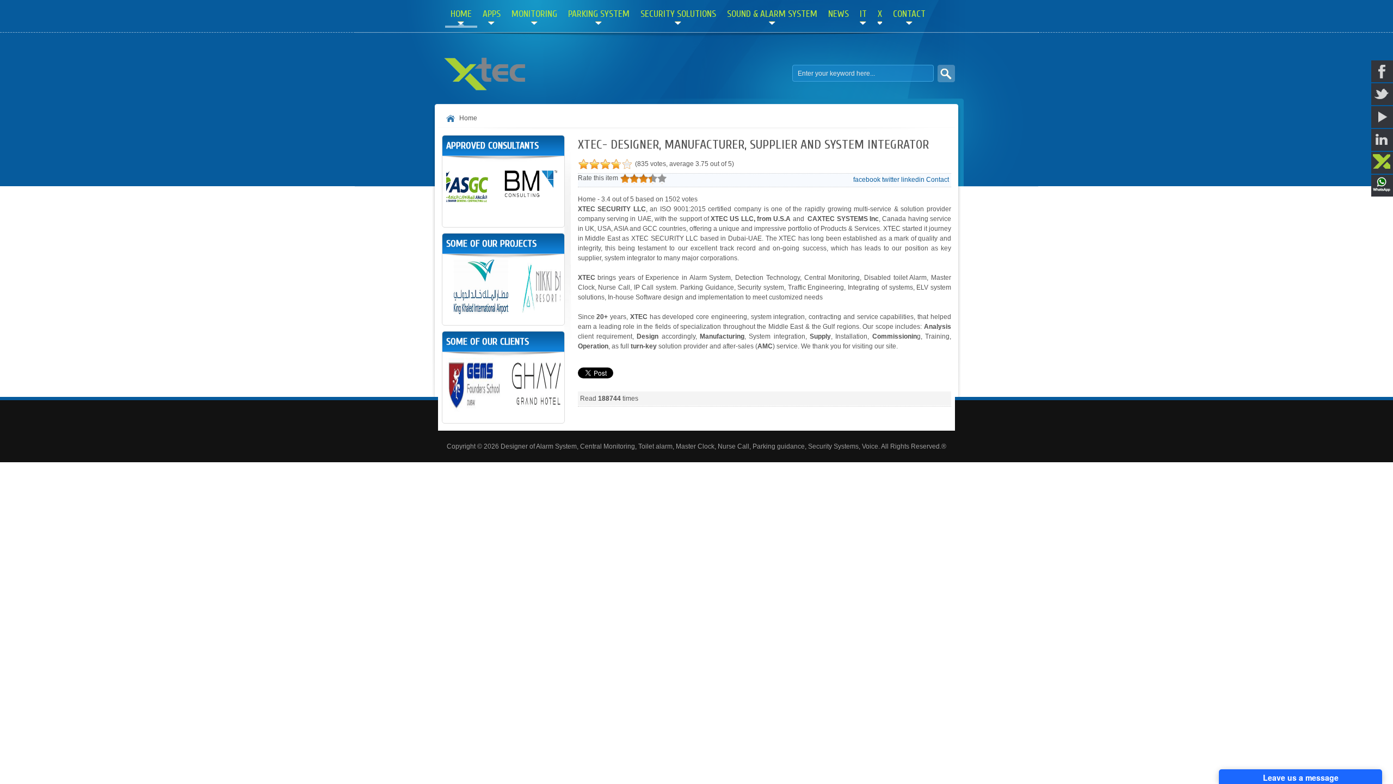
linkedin (912, 179)
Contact (937, 179)
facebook (866, 179)
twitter (890, 179)
